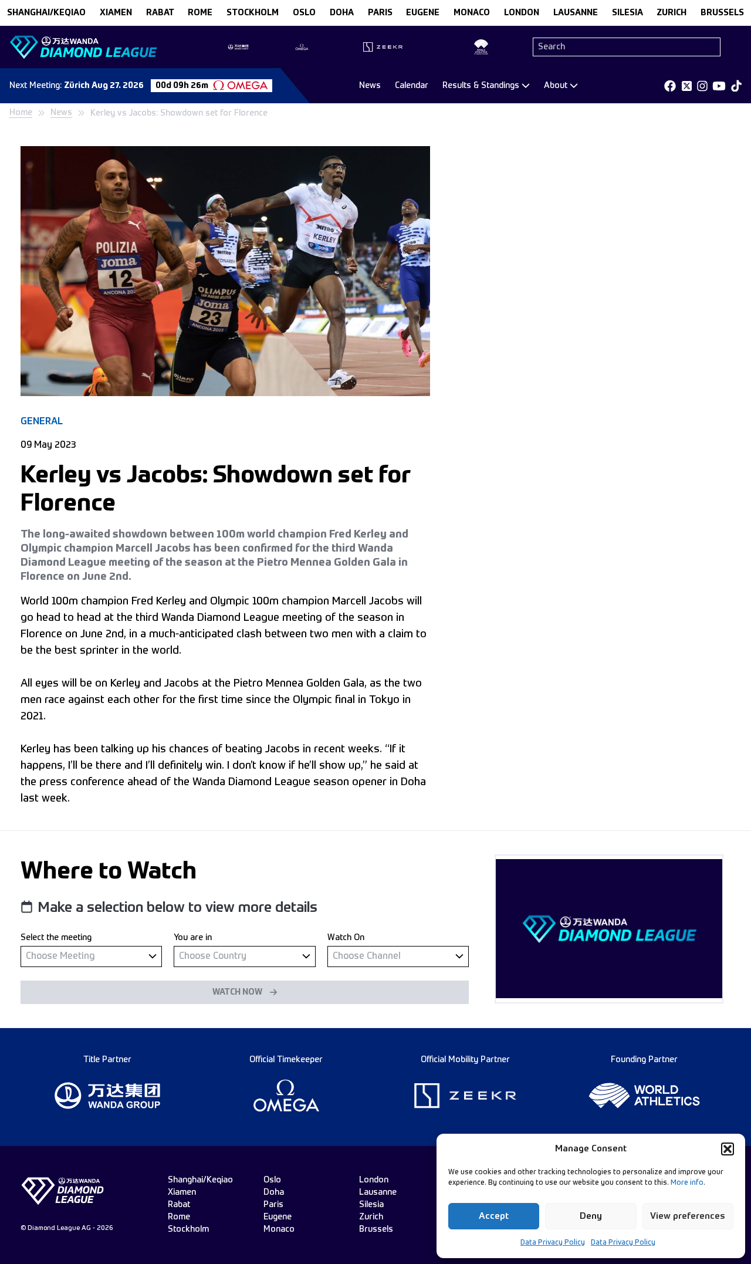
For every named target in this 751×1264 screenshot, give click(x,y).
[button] (727, 1149)
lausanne (575, 13)
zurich (671, 13)
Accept (494, 1216)
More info (687, 1183)
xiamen (116, 13)
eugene (422, 13)
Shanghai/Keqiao (46, 13)
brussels (722, 13)
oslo (304, 13)
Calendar (411, 86)
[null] (91, 956)
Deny (591, 1216)
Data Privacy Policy (552, 1242)
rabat (160, 13)
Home (20, 113)
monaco (472, 13)
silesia (627, 13)
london (521, 13)
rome (200, 13)
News (370, 86)
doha (342, 13)
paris (380, 13)
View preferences (687, 1216)
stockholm (252, 13)
